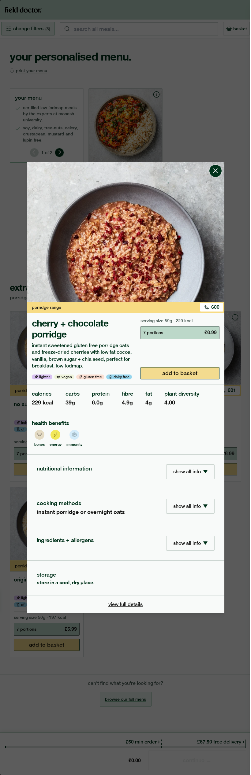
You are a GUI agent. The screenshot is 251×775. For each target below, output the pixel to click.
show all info (187, 471)
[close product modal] (215, 164)
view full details (125, 604)
